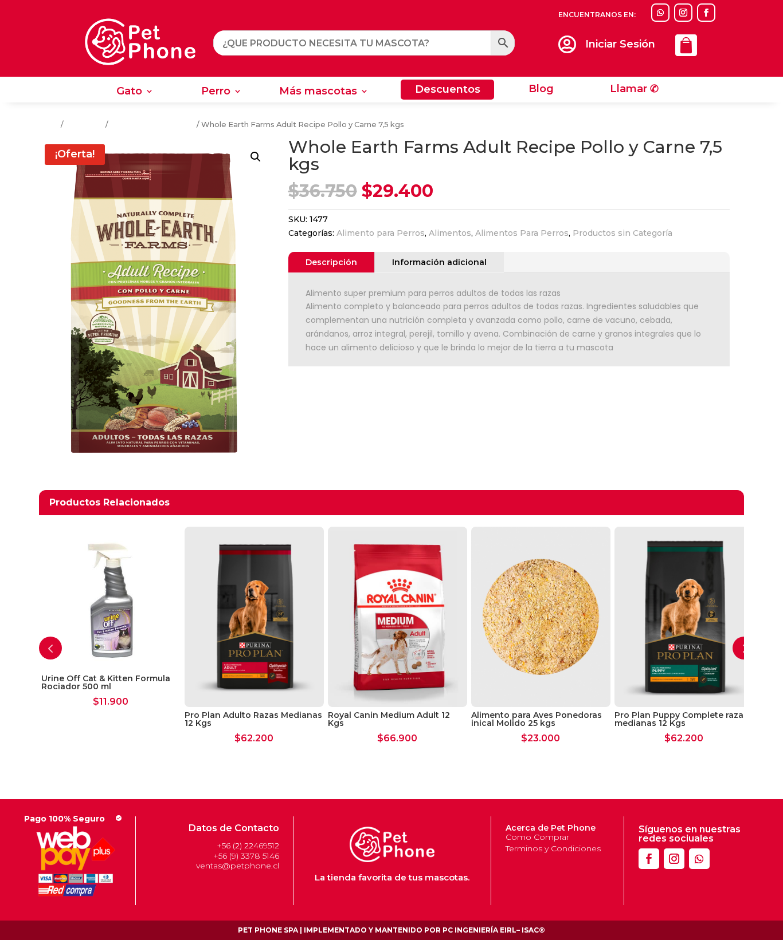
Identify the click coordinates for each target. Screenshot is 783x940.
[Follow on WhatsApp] (660, 12)
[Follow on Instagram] (683, 12)
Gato (129, 92)
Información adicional (439, 262)
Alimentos (84, 124)
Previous (50, 648)
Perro (215, 92)
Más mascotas (318, 92)
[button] (255, 157)
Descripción (331, 262)
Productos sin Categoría (622, 233)
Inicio (49, 124)
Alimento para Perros (380, 233)
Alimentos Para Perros (152, 124)
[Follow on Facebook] (706, 12)
